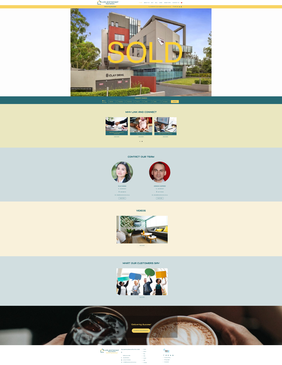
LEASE (160, 2)
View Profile (122, 198)
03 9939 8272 (153, 6)
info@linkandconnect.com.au (129, 362)
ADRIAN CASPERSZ (160, 186)
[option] (141, 52)
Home (144, 349)
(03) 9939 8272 (123, 188)
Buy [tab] (105, 100)
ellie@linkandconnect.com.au (123, 195)
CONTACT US (175, 2)
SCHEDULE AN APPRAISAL (141, 330)
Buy (144, 353)
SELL (156, 2)
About (144, 351)
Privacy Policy (167, 357)
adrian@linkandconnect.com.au (161, 195)
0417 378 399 (160, 192)
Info (144, 360)
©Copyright (166, 359)
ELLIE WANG (122, 186)
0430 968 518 (123, 192)
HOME (140, 2)
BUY (152, 2)
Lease (144, 358)
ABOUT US (146, 2)
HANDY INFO (167, 2)
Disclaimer (166, 362)
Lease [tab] (105, 102)
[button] (107, 127)
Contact (145, 362)
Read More (73, 90)
